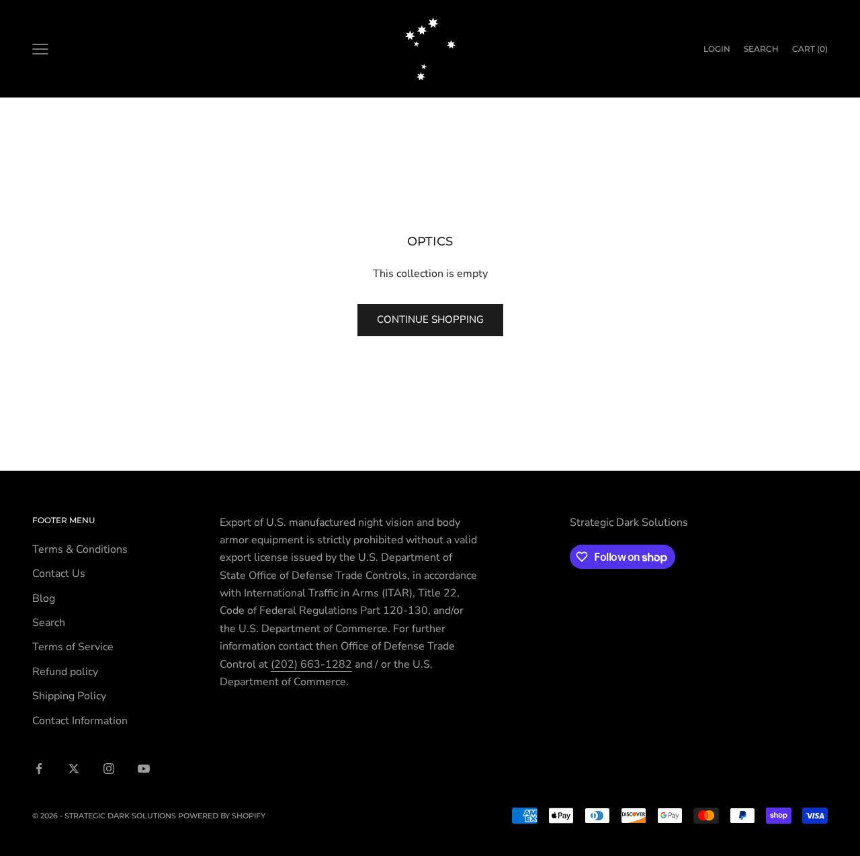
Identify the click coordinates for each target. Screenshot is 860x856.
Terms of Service (73, 646)
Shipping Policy (69, 696)
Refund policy (65, 671)
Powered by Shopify (221, 815)
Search (48, 622)
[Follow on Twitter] (74, 768)
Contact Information (80, 720)
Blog (43, 598)
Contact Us (58, 573)
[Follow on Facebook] (39, 768)
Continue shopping (430, 319)
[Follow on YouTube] (143, 768)
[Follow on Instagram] (109, 768)
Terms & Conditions (80, 549)
